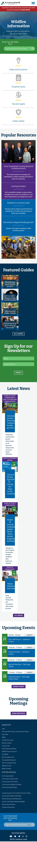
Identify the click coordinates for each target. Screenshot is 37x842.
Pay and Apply (18, 104)
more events (18, 686)
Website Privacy (6, 765)
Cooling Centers (18, 186)
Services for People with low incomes (10, 298)
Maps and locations (18, 69)
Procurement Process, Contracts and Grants (15, 731)
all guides (18, 334)
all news (18, 615)
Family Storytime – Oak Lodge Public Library (19, 678)
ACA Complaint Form (8, 757)
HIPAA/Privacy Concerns (9, 751)
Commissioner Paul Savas (10, 781)
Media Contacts (6, 768)
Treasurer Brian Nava (8, 807)
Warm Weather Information (12, 586)
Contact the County (7, 740)
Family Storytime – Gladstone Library (18, 653)
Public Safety (18, 121)
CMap (3, 737)
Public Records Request (9, 748)
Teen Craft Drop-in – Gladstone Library (19, 641)
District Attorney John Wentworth (12, 799)
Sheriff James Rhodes (8, 804)
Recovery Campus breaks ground (18, 222)
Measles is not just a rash (18, 203)
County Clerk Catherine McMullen (11, 796)
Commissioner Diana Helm (10, 779)
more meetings (18, 713)
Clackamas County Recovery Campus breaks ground (12, 422)
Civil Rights (5, 754)
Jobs (3, 728)
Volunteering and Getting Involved (10, 325)
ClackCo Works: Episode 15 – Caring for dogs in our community (12, 484)
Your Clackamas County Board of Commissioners (18, 167)
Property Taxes (18, 87)
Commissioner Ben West (9, 787)
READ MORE (25, 10)
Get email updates (18, 833)
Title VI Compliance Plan (9, 763)
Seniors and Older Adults (10, 312)
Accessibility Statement (9, 760)
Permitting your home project (10, 284)
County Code (6, 746)
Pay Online (5, 734)
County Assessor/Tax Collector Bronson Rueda (16, 793)
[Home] (11, 3)
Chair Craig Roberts (7, 776)
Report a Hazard (7, 743)
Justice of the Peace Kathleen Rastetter (13, 801)
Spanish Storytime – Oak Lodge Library (19, 665)
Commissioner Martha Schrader (11, 784)
